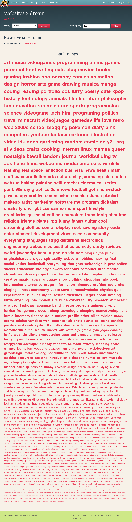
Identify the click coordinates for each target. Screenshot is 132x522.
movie (120, 274)
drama (41, 434)
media (71, 163)
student (20, 403)
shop (63, 279)
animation (102, 76)
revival (115, 481)
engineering (16, 246)
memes (101, 148)
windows (60, 343)
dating (102, 490)
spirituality (53, 258)
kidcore (75, 446)
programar (59, 428)
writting (76, 440)
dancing (116, 330)
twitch (51, 387)
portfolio (50, 91)
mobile (13, 463)
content (105, 469)
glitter (6, 475)
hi (115, 431)
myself (114, 367)
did (46, 455)
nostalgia (14, 156)
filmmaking (71, 391)
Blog (97, 515)
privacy (96, 383)
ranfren (17, 501)
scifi (58, 183)
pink (110, 127)
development (46, 234)
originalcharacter (10, 478)
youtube (39, 134)
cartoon (52, 339)
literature (89, 98)
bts (49, 399)
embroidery (87, 487)
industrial (96, 481)
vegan (108, 487)
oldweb (10, 274)
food (31, 69)
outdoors (97, 395)
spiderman (55, 469)
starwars (32, 414)
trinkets (16, 428)
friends (28, 221)
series (110, 183)
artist (26, 202)
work (47, 320)
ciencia (83, 493)
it (105, 263)
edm (56, 437)
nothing (114, 294)
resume (40, 330)
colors (32, 440)
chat (121, 284)
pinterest (103, 387)
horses (24, 417)
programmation (103, 472)
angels (120, 437)
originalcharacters (19, 258)
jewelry (8, 395)
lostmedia (66, 475)
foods (116, 379)
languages (37, 240)
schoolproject (84, 458)
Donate (84, 515)
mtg (48, 469)
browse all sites (29, 43)
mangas (73, 437)
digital (47, 294)
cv (64, 458)
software (64, 202)
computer (88, 268)
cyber (53, 421)
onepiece (73, 463)
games (112, 62)
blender (9, 367)
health (103, 170)
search (121, 443)
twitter (113, 487)
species (58, 475)
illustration (103, 134)
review (83, 469)
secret (39, 501)
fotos (48, 487)
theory (43, 466)
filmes (85, 395)
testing (60, 294)
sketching (96, 434)
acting (7, 410)
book (114, 279)
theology (111, 452)
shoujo (73, 475)
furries (9, 310)
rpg (53, 221)
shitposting (39, 455)
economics (29, 437)
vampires (35, 320)
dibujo (118, 472)
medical (7, 434)
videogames (41, 62)
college (121, 414)
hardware (120, 428)
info (34, 300)
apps (65, 334)
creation (123, 446)
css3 (78, 493)
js (96, 440)
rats (19, 452)
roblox (44, 105)
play (101, 466)
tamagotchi (7, 493)
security (72, 371)
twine (46, 414)
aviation (7, 455)
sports (77, 105)
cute (106, 91)
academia (63, 443)
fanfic (8, 334)
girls (108, 410)
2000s (21, 127)
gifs (6, 375)
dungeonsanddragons (46, 493)
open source (17, 515)
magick (62, 493)
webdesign (93, 263)
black (43, 487)
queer (118, 148)
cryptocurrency (15, 484)
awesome (109, 403)
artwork (88, 437)
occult (43, 310)
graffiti (30, 455)
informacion (92, 475)
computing (78, 414)
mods (59, 458)
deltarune (69, 240)
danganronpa (83, 375)
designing (24, 399)
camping (87, 472)
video (10, 141)
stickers (43, 407)
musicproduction (61, 463)
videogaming (14, 449)
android (25, 410)
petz (76, 455)
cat (100, 183)
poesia (70, 455)
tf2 (32, 391)
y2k (111, 141)
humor (90, 357)
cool (102, 221)
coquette (40, 348)
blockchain (56, 472)
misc (56, 410)
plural (33, 443)
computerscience (45, 424)
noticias (56, 478)
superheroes (53, 466)
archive (36, 195)
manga (108, 83)
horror (28, 83)
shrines (50, 463)
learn (71, 443)
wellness (92, 449)
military (80, 481)
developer (30, 343)
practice (25, 472)
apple (63, 478)
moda (109, 274)
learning (12, 170)
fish (69, 320)
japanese (43, 305)
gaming (12, 76)
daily (27, 475)
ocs (66, 91)
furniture (45, 460)
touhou (70, 353)
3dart (120, 460)
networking (93, 455)
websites (74, 294)
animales (84, 424)
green (50, 431)
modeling (39, 437)
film (73, 98)
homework (83, 455)
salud (76, 431)
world (50, 437)
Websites (15, 2)
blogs (89, 253)
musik (5, 495)
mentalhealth (13, 330)
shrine (98, 379)
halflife (75, 498)
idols (78, 484)
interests (22, 315)
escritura (90, 469)
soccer (9, 268)
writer (114, 460)
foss (19, 463)
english (65, 339)
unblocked (116, 417)
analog (119, 434)
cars (96, 163)
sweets (43, 478)
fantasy (59, 134)
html (67, 112)
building (123, 458)
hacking (101, 258)
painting (44, 183)
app (43, 339)
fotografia (45, 383)
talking (67, 460)
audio (14, 375)
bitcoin (70, 431)
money (44, 300)
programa (60, 449)
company (14, 472)
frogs (82, 452)
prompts (106, 498)
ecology (44, 421)
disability (117, 484)
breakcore (109, 383)
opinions (49, 498)
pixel (104, 375)
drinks (119, 498)
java (103, 434)
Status (109, 515)
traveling (31, 371)
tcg (5, 498)
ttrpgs (49, 284)
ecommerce (75, 407)
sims (35, 481)
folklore (105, 463)
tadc (100, 493)
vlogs (22, 466)
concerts (80, 460)
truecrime (111, 434)
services (108, 421)
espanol (37, 490)
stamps (83, 334)
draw (58, 414)
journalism (25, 348)
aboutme (117, 214)
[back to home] (4, 3)
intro (75, 339)
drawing (71, 83)
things (77, 403)
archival (6, 501)
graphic (32, 395)
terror (95, 446)
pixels (82, 353)
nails (77, 452)
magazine (23, 455)
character (78, 466)
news (90, 170)
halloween (47, 443)
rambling (102, 487)
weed (103, 428)
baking (28, 183)
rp (27, 367)
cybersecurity (80, 300)
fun (7, 105)
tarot (84, 325)
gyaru (19, 339)
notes (87, 463)
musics (105, 475)
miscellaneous (11, 498)
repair (14, 493)
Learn (42, 2)
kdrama (13, 437)
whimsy (9, 348)
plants (42, 221)
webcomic (51, 163)
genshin (117, 320)
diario (41, 495)
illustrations (8, 469)
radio (112, 284)
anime (97, 62)
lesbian (9, 403)
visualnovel (111, 437)
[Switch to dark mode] (129, 2)
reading (30, 91)
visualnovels (24, 325)
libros (118, 316)
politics (110, 112)
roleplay (62, 227)
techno (90, 431)
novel (63, 410)
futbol (29, 330)
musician (122, 495)
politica (96, 498)
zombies (20, 495)
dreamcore (96, 362)
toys (17, 334)
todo (55, 481)
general (70, 452)
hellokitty (121, 399)
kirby (55, 443)
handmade (40, 472)
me (77, 202)
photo (77, 320)
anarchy (121, 463)
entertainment (18, 234)
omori (67, 403)
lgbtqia (17, 431)
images (38, 417)
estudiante (102, 452)
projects (82, 305)
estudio (107, 466)
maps (20, 437)
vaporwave (60, 289)
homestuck (110, 189)
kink (25, 493)
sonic (47, 227)
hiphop (43, 379)
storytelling (56, 263)
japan (35, 279)
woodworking (83, 498)
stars (62, 375)
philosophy (113, 98)
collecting (102, 320)
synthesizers (31, 484)
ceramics (103, 455)
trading (7, 428)
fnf (73, 362)
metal (39, 214)
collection (48, 417)
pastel (7, 417)
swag (7, 383)
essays (94, 325)
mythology (12, 362)
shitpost (94, 472)
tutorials (7, 466)
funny (64, 221)
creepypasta (13, 343)
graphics (40, 189)
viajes (57, 484)
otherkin (110, 440)
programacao (85, 446)
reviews (113, 246)
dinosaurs (39, 399)
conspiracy (55, 446)
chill (82, 440)
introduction (58, 357)
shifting (15, 495)
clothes (33, 227)
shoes (39, 443)
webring (35, 498)
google (84, 484)
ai (6, 148)
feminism (40, 387)
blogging (57, 127)
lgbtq (102, 214)
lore (53, 274)
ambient (77, 449)
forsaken (32, 472)
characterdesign (65, 367)
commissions (58, 195)
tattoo (93, 458)
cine (41, 371)
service (37, 446)
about (101, 294)
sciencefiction (41, 452)
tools (110, 399)
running (58, 383)
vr (77, 325)
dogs (32, 141)
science (13, 112)
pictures (41, 391)
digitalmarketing (10, 452)
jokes (100, 498)
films (32, 163)
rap (83, 339)
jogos (104, 330)
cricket (96, 443)
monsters (87, 434)
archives (113, 463)
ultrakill (11, 475)
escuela (67, 421)
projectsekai (53, 501)
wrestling (71, 383)
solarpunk (28, 481)
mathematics (108, 353)
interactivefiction (88, 490)
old (64, 414)
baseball (77, 421)
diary (98, 127)
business (74, 170)
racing (21, 446)
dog (43, 353)
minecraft (29, 119)
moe (84, 475)
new (38, 484)
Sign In (122, 2)
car (83, 399)
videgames (95, 495)
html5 (8, 315)
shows (63, 189)
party (62, 484)
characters (72, 214)
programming (72, 62)
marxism (110, 484)
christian (102, 446)
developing (103, 495)
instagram (99, 478)
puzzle (9, 325)
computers (16, 134)
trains (109, 414)
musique (88, 481)
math (116, 170)
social (9, 263)
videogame (36, 112)
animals (58, 98)
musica (90, 83)
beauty (44, 253)
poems (9, 320)
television (104, 315)
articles (6, 472)
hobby (48, 367)
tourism (14, 446)
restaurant (60, 440)
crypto (110, 305)
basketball (36, 263)
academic (34, 463)
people (34, 434)
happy (21, 498)
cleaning (7, 443)
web (8, 127)
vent (92, 403)
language (49, 279)
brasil (114, 391)
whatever (59, 417)
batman (26, 469)
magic (24, 279)
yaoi (15, 305)
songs (21, 387)
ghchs (35, 362)
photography (56, 76)
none (58, 395)
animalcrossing (68, 490)
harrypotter (40, 458)
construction (10, 421)
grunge (74, 399)
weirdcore (26, 274)
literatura (92, 399)
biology (42, 268)
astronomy (40, 289)
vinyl (67, 478)
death (42, 395)
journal (70, 156)
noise (33, 383)
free (115, 339)
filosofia (6, 481)
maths (99, 403)
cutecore (23, 176)
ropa (65, 434)
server (32, 469)
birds (8, 300)
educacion (25, 268)
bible (90, 443)
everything (14, 240)
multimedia (29, 424)
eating (6, 446)
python (83, 348)
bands (21, 440)
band (56, 305)
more (14, 487)
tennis (112, 449)
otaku (32, 452)
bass (18, 490)
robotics (20, 395)
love (107, 119)
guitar (91, 221)
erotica (25, 463)
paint (11, 501)
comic (91, 141)
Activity (34, 2)
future (68, 484)
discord (64, 274)
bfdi (68, 379)
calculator (41, 481)
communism (20, 383)
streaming (14, 227)
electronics (92, 240)
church (21, 481)
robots (93, 353)
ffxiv (74, 387)
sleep (54, 310)
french (69, 466)
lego (24, 428)
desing (81, 487)
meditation (108, 478)
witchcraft (118, 300)
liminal (12, 460)
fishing (68, 440)
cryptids (100, 460)
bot (68, 472)
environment (10, 414)
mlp (105, 279)
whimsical (7, 487)
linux (86, 148)
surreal (15, 455)
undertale (80, 274)
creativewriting (79, 478)
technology (35, 98)
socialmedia (112, 395)
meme (91, 339)
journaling (92, 176)
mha (33, 487)
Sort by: (7, 25)
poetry (91, 91)
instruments (120, 487)
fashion (31, 76)
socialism (109, 431)
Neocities (7, 515)
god (93, 407)
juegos (89, 294)
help (59, 421)
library (84, 449)
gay (39, 258)
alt (55, 375)
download (45, 501)
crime (121, 481)
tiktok (119, 431)
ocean (82, 367)
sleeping (87, 310)
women (26, 452)
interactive (31, 353)
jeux (37, 493)
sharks (64, 407)
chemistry (109, 407)
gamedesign (13, 353)
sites (51, 455)
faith (54, 495)
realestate (91, 414)
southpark (93, 428)
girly (70, 414)
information (65, 284)
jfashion (37, 367)
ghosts (107, 460)
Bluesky (36, 515)
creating (20, 460)
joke (114, 490)
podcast (85, 391)
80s (82, 410)
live (116, 466)
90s (19, 189)
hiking (8, 339)
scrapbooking (102, 449)
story (103, 227)
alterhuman (51, 458)
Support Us (53, 2)
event (30, 428)
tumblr (58, 424)
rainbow (19, 493)
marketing (43, 202)
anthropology (34, 449)
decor (73, 472)
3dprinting (82, 428)
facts (62, 487)
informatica (13, 284)
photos (60, 253)
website (11, 183)
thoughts (75, 263)
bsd (103, 437)
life (97, 119)
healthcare (89, 440)
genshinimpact (103, 458)
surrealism (41, 431)
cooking (50, 148)
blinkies (33, 294)
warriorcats (40, 428)
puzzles (54, 348)
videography (103, 417)
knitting (21, 320)
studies (73, 495)
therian (110, 428)
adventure (113, 362)
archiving (113, 498)
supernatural (96, 421)
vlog (102, 399)
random (74, 141)
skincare (8, 431)
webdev (39, 410)
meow (41, 375)
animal (33, 475)
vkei (81, 371)
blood (6, 484)
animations (98, 334)
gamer (94, 424)
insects (102, 424)
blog (71, 69)
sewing (89, 227)
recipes (110, 371)
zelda (53, 487)
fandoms (71, 268)
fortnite (81, 362)
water (23, 458)
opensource (25, 434)
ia (109, 475)
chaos (79, 475)
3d (53, 189)
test (25, 170)
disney (50, 478)
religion (11, 221)
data (49, 375)
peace (90, 498)
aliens (33, 334)
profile (73, 315)
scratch (48, 410)
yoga (92, 417)
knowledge (66, 446)
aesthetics (64, 246)
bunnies (9, 379)
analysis (103, 443)
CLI (91, 515)
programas (49, 440)
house (67, 487)
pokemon (79, 127)
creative (10, 279)
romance (58, 320)
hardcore (102, 440)
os (122, 472)
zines (66, 234)
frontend (60, 495)
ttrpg (54, 240)
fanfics (98, 463)
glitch (74, 460)
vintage (75, 253)
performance (41, 469)
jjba (26, 460)
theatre (68, 305)
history (12, 98)
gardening (51, 141)
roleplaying (53, 371)
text (5, 449)
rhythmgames (118, 478)
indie (70, 208)
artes (85, 421)
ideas (6, 437)
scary (110, 446)
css (46, 208)
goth (93, 189)
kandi (25, 431)
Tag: (76, 25)
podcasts (96, 437)
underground (41, 475)
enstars (69, 449)
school (38, 127)
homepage (17, 443)
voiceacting (90, 460)
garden (7, 458)
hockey (7, 440)
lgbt (37, 208)
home (107, 379)
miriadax (119, 490)
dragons (78, 357)
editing (54, 214)
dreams (69, 325)
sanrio (57, 208)
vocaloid (111, 163)
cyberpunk (105, 253)
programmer (120, 421)
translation (16, 424)
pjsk (123, 371)
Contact (77, 518)
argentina (57, 498)
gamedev (81, 119)
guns (77, 469)
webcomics (40, 246)
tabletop (49, 434)
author (80, 437)
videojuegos (56, 119)
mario (101, 410)
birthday (45, 343)
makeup (12, 202)
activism (9, 391)
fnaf (113, 258)
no (63, 371)
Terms (118, 515)
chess (115, 343)
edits (124, 498)
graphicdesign (18, 214)
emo (84, 163)
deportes (18, 371)
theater (86, 407)
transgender (110, 325)
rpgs (106, 391)
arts (52, 176)
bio (74, 348)
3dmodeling (60, 399)
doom (7, 424)
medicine (104, 339)
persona (67, 424)
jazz (40, 414)
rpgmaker (30, 466)
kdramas (30, 458)
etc (107, 176)
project (42, 274)
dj (76, 417)
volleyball (23, 391)
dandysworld (65, 469)
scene (79, 234)
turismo (63, 452)
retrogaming (33, 421)
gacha (57, 455)
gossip (31, 490)
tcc (45, 437)
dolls (49, 315)
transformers (10, 407)
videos (17, 148)
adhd (60, 481)
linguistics (55, 325)
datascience (31, 501)
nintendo (84, 284)
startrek (48, 472)
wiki (62, 330)
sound (78, 434)
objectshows (27, 375)
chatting (15, 434)
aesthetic (14, 163)
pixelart (110, 195)
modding (102, 343)
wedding (28, 446)
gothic (86, 330)
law (35, 379)
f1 (13, 410)
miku (72, 428)
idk (21, 141)
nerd (50, 428)
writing (45, 69)
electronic (23, 407)
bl (118, 371)
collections (51, 490)
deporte (22, 414)
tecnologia (70, 310)
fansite (113, 375)
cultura (71, 434)
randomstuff (92, 484)
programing (86, 112)
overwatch (74, 487)
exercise (95, 487)
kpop (118, 91)
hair (42, 449)
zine (44, 357)
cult (37, 495)
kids (72, 469)
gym (96, 330)
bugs (63, 300)
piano (25, 362)
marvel (52, 330)
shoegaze (120, 469)
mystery (88, 343)
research (101, 300)
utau (29, 387)
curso (63, 455)
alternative (33, 284)
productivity (87, 495)
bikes (18, 475)
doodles (79, 472)
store (94, 410)
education (24, 105)
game (54, 83)
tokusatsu (24, 501)
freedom (39, 440)
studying (103, 367)
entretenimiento (30, 495)
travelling (10, 399)
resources (25, 357)
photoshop (61, 501)
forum (33, 431)
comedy (84, 246)
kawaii (34, 156)
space (37, 170)
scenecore (63, 387)
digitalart (109, 202)
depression (119, 455)
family (65, 348)
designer (66, 495)
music (19, 62)
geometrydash (70, 493)
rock (76, 227)
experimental (15, 294)
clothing (75, 279)
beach (58, 487)
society (7, 463)
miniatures (28, 498)
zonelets (9, 387)
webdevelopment (102, 348)
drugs (6, 460)
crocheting (15, 458)
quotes (53, 460)
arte (41, 83)
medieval (112, 443)
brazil (116, 446)
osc (37, 357)
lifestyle (96, 208)
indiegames (23, 379)
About (76, 515)
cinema (88, 183)
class (23, 484)
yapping (24, 449)
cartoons (79, 134)
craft (70, 375)
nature (61, 105)
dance (96, 195)
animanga (64, 437)
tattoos (83, 431)
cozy (59, 403)
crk (20, 472)
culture (64, 176)
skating (15, 417)
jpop (117, 407)
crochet (71, 183)
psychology (15, 195)
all (93, 315)
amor (7, 371)
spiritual (88, 493)
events (88, 320)
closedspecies (35, 460)
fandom (51, 156)
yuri (73, 334)
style (101, 371)
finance (37, 315)
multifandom (59, 490)
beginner (79, 495)
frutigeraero (27, 310)
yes (124, 431)
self (62, 498)
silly (77, 176)
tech (55, 112)
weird (9, 253)
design (12, 83)
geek (112, 472)
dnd (28, 208)
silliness (95, 493)
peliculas (114, 334)
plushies (84, 383)
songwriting (73, 481)
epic (64, 431)
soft (92, 463)
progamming (71, 395)
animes (97, 305)
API (102, 515)
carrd (20, 367)
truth (85, 466)
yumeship (84, 417)
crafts (33, 148)
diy (27, 189)
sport (82, 208)
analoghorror (72, 458)
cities (70, 498)
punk (9, 189)
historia (34, 407)
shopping (92, 279)
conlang (18, 469)
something (31, 493)
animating (108, 481)
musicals (115, 357)
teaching (10, 357)
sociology (58, 434)
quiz (22, 475)
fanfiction (53, 170)
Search (25, 2)
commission (90, 478)
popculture (56, 353)
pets (111, 263)
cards (81, 463)
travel (10, 119)
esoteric (15, 466)
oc (102, 141)
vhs (26, 440)
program (90, 202)
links (45, 362)
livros (99, 407)
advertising (12, 490)
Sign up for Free (109, 2)
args (17, 410)
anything (21, 300)
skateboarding (49, 334)
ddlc (66, 498)
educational (46, 403)
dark (96, 375)
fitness (24, 289)
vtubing (38, 487)
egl (85, 443)
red (10, 495)
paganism (101, 484)
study (98, 246)
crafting (99, 284)
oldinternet (115, 475)
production (117, 387)
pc (115, 414)
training (49, 481)
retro (118, 119)
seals (37, 466)
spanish (91, 371)
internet (70, 148)
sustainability (91, 452)
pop (53, 414)
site (55, 300)
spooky (96, 490)
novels (64, 362)
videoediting (114, 424)
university (114, 458)
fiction (40, 176)
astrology (73, 330)
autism (60, 315)
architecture (108, 268)
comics (80, 76)
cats (60, 69)
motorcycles (48, 495)
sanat (64, 472)
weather (57, 431)
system (40, 325)
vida (117, 440)
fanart (77, 221)
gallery (102, 357)
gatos (119, 289)
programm (78, 490)
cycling (60, 460)
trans (90, 214)
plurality (70, 417)
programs (97, 469)
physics (106, 289)
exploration (24, 490)
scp (102, 481)
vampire (112, 469)
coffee (122, 263)
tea (32, 410)
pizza (54, 362)
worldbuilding (95, 156)
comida (80, 195)
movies (86, 69)
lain (24, 334)
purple (14, 440)
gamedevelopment (111, 310)
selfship (62, 466)
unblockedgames (47, 484)
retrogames (53, 452)
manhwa (32, 403)
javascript (26, 253)
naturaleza (115, 495)
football (79, 189)
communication (34, 478)
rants (118, 452)
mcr (31, 417)
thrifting (26, 443)
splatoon (74, 343)
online (91, 367)
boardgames (87, 387)
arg (120, 141)
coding (12, 91)
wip (7, 305)
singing (10, 289)
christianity (84, 379)
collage (96, 391)
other (84, 315)
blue (50, 395)
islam (5, 490)
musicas (42, 463)
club (44, 498)
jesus (76, 410)
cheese (57, 493)
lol (74, 379)
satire (65, 481)
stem (19, 487)
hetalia (111, 455)
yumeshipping (22, 478)
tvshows (27, 305)
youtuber (14, 481)
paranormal (57, 379)
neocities (51, 475)
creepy (21, 421)
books (103, 69)
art (7, 62)
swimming (99, 431)
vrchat (73, 484)
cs (72, 478)
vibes (99, 475)
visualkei (43, 490)
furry (77, 91)
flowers (56, 268)
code (115, 227)
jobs (40, 498)
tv (114, 156)
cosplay (96, 274)
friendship (45, 446)
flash (75, 424)
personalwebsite (84, 289)
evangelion (26, 487)
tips (109, 495)
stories (119, 176)
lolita (87, 410)
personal (14, 69)
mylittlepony (93, 466)
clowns (115, 410)
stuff (8, 176)
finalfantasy (112, 493)
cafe (69, 410)
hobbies (86, 258)
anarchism (53, 407)
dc (67, 428)
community (97, 234)
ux (113, 466)
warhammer (121, 493)
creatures (108, 490)
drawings (31, 339)
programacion (102, 105)
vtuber (21, 263)
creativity (13, 208)
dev (85, 403)
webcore (71, 258)
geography (55, 391)
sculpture (78, 443)
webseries (50, 449)
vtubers (101, 414)
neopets (105, 493)
